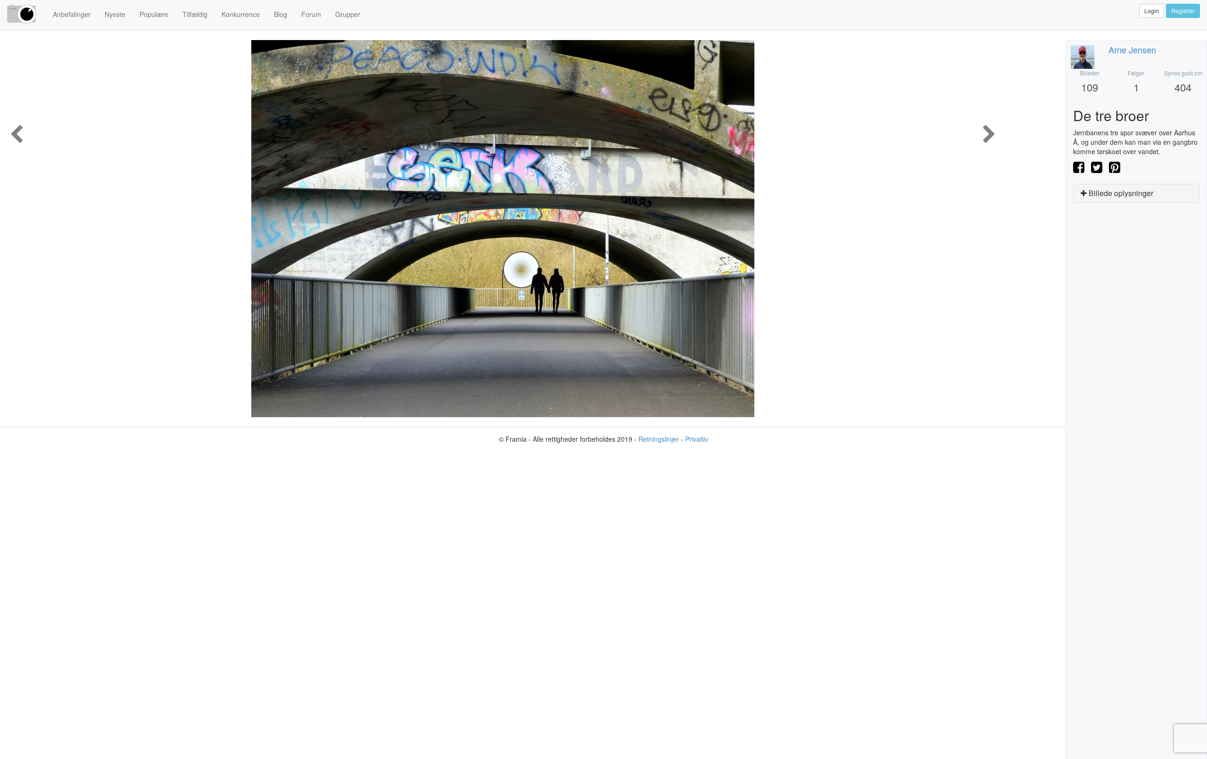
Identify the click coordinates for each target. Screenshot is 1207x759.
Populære (154, 14)
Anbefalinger (72, 14)
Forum (311, 14)
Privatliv (696, 439)
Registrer (1183, 11)
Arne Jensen (1132, 49)
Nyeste (115, 14)
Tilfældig (194, 14)
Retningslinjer (658, 439)
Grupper (347, 14)
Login (1151, 11)
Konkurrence (241, 14)
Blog (280, 14)
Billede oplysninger (1120, 193)
